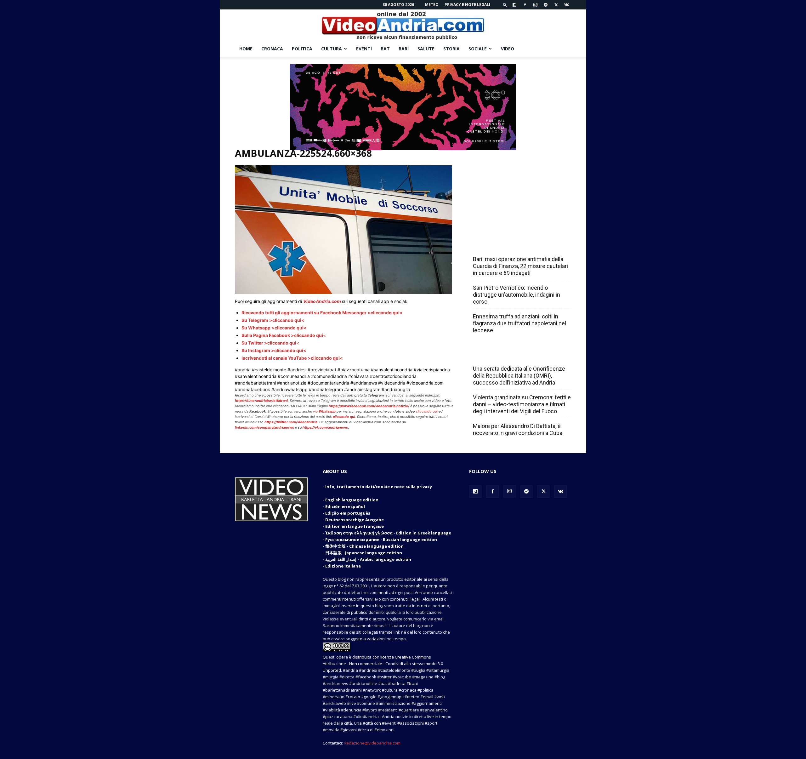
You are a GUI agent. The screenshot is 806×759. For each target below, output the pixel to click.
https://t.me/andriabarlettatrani (261, 400)
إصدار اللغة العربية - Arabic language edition (368, 559)
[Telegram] (545, 4)
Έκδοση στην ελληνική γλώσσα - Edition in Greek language (388, 533)
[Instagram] (535, 4)
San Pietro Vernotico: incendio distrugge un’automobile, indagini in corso (516, 294)
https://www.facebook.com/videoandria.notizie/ (369, 406)
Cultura (331, 49)
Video (507, 49)
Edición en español (345, 506)
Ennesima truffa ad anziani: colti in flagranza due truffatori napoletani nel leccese (519, 323)
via (325, 411)
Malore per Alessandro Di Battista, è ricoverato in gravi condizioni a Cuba (517, 429)
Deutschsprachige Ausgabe (354, 519)
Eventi (364, 49)
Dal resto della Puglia (502, 245)
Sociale (477, 49)
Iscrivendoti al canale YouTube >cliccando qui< (292, 358)
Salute (425, 49)
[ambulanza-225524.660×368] (343, 292)
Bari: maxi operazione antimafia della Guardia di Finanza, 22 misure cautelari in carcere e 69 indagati (520, 266)
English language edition (351, 500)
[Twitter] (556, 4)
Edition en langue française (354, 526)
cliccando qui (427, 411)
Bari (404, 49)
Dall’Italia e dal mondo (503, 355)
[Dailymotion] (514, 4)
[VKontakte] (566, 4)
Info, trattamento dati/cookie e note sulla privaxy (378, 486)
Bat (385, 49)
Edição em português (347, 513)
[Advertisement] (520, 189)
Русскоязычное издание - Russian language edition (381, 539)
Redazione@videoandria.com (372, 743)
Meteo (432, 4)
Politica (302, 49)
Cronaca (272, 49)
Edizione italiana (343, 566)
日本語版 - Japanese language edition (363, 553)
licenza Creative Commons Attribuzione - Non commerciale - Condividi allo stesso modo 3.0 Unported (383, 663)
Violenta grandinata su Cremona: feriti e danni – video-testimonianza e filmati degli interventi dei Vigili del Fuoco (522, 404)
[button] (505, 4)
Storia (451, 49)
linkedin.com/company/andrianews (264, 427)
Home (246, 49)
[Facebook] (525, 4)
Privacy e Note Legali (467, 4)
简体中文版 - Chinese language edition (364, 546)
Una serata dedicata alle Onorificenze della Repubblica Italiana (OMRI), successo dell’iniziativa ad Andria (519, 375)
